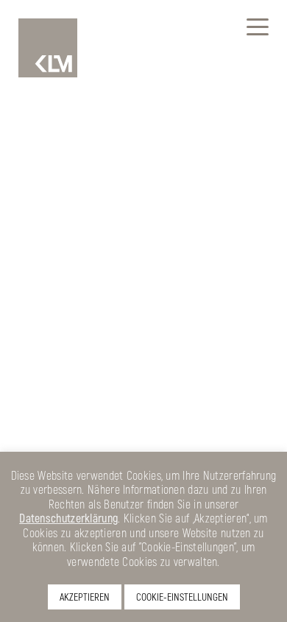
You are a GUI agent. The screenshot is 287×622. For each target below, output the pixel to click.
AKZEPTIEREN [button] (85, 596)
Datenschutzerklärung (68, 518)
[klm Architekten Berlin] (47, 47)
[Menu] (258, 25)
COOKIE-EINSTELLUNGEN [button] (182, 596)
